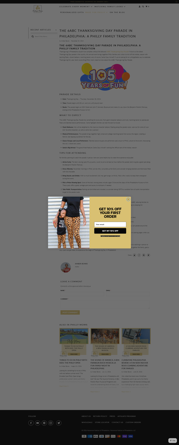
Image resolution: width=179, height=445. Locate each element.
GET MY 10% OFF (110, 230)
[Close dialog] (128, 199)
